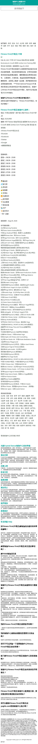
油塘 (16, 418)
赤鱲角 (3, 416)
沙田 (11, 398)
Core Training (27, 63)
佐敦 (11, 401)
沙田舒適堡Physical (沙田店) (10, 344)
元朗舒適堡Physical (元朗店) (10, 285)
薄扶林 (24, 421)
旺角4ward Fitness (7, 295)
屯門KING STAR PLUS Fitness (10, 322)
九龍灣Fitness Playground (9, 342)
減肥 (4, 46)
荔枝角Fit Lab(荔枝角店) (26, 263)
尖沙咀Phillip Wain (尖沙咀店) (10, 268)
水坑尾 (8, 423)
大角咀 (33, 398)
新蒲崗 (21, 403)
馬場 (13, 425)
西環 (28, 398)
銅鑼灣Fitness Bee (7, 235)
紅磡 (15, 398)
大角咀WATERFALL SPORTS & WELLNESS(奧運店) (17, 324)
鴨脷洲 (8, 416)
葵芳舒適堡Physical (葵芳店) (10, 245)
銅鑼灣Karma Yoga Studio (9, 357)
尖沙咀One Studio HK (8, 339)
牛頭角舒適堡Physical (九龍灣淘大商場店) (14, 332)
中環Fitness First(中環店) (9, 297)
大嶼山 (3, 423)
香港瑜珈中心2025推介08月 (10, 436)
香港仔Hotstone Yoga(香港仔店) (11, 240)
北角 (30, 401)
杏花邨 (12, 428)
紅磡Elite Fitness (6, 310)
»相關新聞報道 (6, 145)
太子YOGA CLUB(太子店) (25, 369)
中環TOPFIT (5, 307)
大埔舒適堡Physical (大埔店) (10, 315)
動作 (31, 46)
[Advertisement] (19, 26)
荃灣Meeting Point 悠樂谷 (9, 305)
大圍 (12, 406)
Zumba (20, 63)
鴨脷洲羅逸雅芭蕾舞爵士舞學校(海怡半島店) (15, 248)
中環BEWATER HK (20, 364)
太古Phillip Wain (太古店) (21, 292)
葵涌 (7, 401)
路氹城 (3, 406)
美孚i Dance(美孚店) (22, 238)
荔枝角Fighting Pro (22, 250)
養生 (28, 46)
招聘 (26, 43)
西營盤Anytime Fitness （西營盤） (23, 386)
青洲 (17, 425)
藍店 (12, 46)
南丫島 (7, 428)
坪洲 (33, 425)
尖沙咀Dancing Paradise (9, 228)
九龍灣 (3, 401)
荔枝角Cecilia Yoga (7, 329)
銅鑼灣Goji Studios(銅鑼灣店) (10, 379)
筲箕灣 (27, 408)
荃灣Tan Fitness (6, 386)
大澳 (2, 428)
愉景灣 (22, 425)
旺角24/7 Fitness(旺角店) (9, 258)
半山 (28, 421)
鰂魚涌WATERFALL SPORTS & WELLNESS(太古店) (17, 359)
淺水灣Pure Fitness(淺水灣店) (10, 275)
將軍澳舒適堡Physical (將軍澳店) (11, 352)
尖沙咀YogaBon (21, 349)
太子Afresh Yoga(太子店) (20, 312)
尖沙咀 (22, 43)
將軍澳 (20, 398)
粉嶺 (16, 406)
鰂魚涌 (3, 411)
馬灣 (10, 425)
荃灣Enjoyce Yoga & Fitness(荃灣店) (12, 371)
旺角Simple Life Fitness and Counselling (14, 337)
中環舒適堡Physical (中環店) (24, 362)
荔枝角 (3, 408)
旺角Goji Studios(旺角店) (9, 319)
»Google (4, 142)
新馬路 (8, 406)
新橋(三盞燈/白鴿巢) (26, 406)
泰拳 (16, 63)
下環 (24, 411)
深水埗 (3, 398)
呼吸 (20, 46)
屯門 (19, 396)
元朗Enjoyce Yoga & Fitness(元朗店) (12, 347)
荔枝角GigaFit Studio (27, 285)
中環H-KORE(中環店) (7, 362)
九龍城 (27, 403)
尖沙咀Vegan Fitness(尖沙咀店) (24, 367)
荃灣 (15, 396)
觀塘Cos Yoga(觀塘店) (25, 374)
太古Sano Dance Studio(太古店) (11, 302)
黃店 (9, 43)
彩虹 (2, 425)
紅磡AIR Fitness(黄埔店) (22, 295)
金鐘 (2, 418)
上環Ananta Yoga (6, 292)
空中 (8, 46)
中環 (11, 60)
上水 (7, 411)
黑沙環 (8, 408)
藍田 (2, 413)
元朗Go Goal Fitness (27, 344)
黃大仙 (17, 408)
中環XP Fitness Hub (7, 364)
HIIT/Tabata (17, 60)
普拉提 (3, 66)
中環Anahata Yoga (19, 334)
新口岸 (33, 416)
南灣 (15, 421)
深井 (6, 425)
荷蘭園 (17, 416)
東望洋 (25, 423)
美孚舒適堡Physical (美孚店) (22, 310)
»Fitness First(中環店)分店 (10, 131)
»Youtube (4, 134)
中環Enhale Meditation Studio (26, 339)
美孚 (26, 418)
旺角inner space (6, 389)
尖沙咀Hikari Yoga (7, 253)
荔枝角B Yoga (25, 322)
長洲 (12, 416)
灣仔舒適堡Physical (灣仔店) (10, 354)
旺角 (13, 43)
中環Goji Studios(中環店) (9, 233)
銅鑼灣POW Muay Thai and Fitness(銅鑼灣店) (16, 327)
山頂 (20, 423)
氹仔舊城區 (28, 413)
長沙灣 (20, 401)
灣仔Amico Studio (20, 235)
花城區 (23, 416)
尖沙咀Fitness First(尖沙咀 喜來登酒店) (13, 255)
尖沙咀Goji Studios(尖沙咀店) (10, 260)
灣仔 (32, 396)
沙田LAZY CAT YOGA (7, 243)
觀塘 (24, 46)
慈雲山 (28, 416)
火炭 (22, 413)
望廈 (12, 423)
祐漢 (19, 421)
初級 (16, 46)
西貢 (28, 411)
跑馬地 (31, 423)
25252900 (5, 93)
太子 (15, 401)
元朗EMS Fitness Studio (8, 369)
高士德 (17, 413)
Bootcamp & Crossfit (8, 63)
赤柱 (16, 423)
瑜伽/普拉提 (25, 60)
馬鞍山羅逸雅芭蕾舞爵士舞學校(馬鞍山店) (14, 270)
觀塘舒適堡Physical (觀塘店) (24, 243)
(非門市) (32, 408)
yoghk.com (18, 739)
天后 (11, 411)
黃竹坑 (7, 418)
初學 (30, 43)
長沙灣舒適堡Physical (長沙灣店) (24, 253)
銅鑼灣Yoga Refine (7, 290)
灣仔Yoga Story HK (29, 240)
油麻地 (32, 403)
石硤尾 (21, 418)
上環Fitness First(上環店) (9, 263)
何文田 (12, 418)
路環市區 (28, 425)
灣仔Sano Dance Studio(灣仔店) (11, 230)
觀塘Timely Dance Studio (9, 374)
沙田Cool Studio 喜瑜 (27, 315)
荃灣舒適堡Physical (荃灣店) (10, 381)
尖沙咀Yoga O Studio (8, 250)
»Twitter (4, 139)
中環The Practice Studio (8, 376)
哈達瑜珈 (8, 66)
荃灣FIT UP (25, 280)
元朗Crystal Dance (18, 389)
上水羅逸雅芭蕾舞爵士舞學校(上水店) (13, 265)
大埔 (24, 398)
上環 (7, 403)
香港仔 (16, 411)
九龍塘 (31, 418)
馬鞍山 (12, 403)
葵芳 (16, 403)
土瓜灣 (3, 403)
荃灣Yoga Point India (8, 238)
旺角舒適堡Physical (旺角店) (10, 384)
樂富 (2, 421)
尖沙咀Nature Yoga (25, 317)
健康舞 (32, 60)
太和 (32, 421)
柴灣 (12, 408)
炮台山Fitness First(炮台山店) (10, 300)
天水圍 (25, 401)
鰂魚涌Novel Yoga (20, 290)
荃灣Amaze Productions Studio (26, 272)
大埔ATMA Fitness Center (9, 317)
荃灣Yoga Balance (27, 275)
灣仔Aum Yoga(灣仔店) (26, 305)
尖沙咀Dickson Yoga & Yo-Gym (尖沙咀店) (14, 287)
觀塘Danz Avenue (7, 367)
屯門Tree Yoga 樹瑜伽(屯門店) (10, 280)
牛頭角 (7, 413)
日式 (17, 43)
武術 (34, 63)
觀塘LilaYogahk (6, 312)
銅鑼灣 (28, 396)
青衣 (22, 408)
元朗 (7, 396)
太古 (20, 411)
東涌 (32, 411)
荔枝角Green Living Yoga (9, 282)
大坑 (11, 421)
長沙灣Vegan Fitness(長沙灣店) (11, 277)
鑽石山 (7, 421)
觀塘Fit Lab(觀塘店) (24, 233)
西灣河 (12, 413)
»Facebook (5, 136)
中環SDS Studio (25, 384)
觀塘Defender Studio (8, 272)
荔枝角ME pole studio (8, 349)
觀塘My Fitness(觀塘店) (17, 307)
